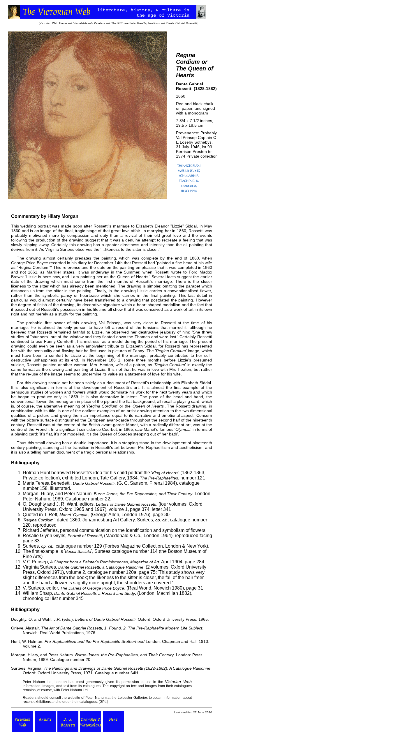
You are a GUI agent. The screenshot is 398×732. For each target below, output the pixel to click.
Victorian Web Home (53, 23)
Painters (99, 23)
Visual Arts (80, 23)
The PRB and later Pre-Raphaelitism (135, 23)
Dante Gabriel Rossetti (181, 23)
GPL (103, 702)
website (74, 698)
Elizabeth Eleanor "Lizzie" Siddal (166, 226)
